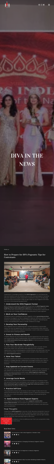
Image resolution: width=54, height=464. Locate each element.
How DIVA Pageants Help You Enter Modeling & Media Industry (28, 459)
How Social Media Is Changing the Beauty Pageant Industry (28, 441)
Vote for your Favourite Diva (6, 420)
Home (6, 249)
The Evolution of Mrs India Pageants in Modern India (26, 432)
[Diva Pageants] (7, 4)
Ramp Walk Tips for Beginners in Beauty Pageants (25, 450)
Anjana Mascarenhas (10, 402)
